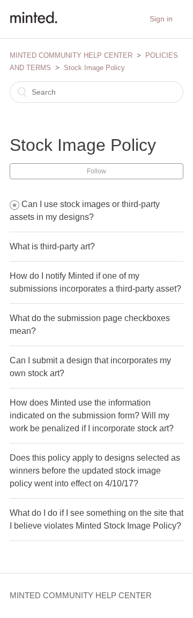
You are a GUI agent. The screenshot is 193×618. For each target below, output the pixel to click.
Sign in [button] (161, 18)
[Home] (34, 24)
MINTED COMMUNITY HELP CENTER (71, 55)
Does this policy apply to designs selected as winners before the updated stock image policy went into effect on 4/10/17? (95, 470)
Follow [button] (96, 171)
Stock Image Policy (94, 68)
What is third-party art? (52, 246)
